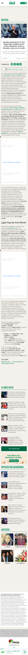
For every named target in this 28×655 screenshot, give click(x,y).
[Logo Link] (12, 3)
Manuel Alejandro (18, 361)
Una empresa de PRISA (14, 641)
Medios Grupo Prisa (14, 645)
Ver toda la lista (14, 449)
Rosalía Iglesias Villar (7, 363)
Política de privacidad (16, 633)
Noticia (4, 20)
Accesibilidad (6, 633)
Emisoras (17, 631)
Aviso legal (24, 631)
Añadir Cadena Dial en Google (15, 69)
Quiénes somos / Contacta (7, 631)
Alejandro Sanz (5, 361)
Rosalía (19, 75)
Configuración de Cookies (17, 635)
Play (25, 652)
